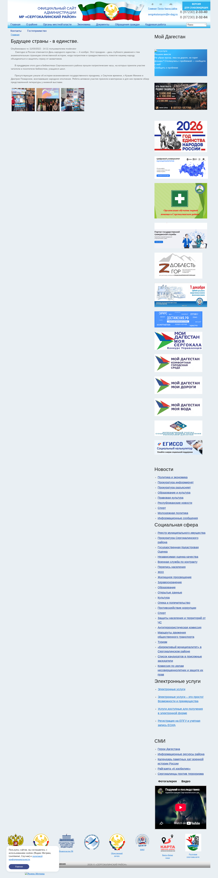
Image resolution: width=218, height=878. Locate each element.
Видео (185, 781)
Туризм (162, 642)
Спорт (162, 508)
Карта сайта (171, 8)
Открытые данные (170, 592)
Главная (152, 8)
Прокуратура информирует (176, 482)
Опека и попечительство (174, 602)
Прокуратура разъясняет (174, 487)
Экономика (83, 24)
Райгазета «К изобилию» (174, 768)
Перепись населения (172, 567)
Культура (164, 597)
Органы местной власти (57, 24)
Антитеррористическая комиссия (179, 627)
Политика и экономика (173, 477)
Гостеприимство (37, 31)
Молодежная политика (173, 513)
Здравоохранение (170, 582)
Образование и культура (174, 492)
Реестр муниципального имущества (181, 532)
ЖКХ (161, 572)
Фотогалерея (167, 781)
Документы (102, 24)
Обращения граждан (127, 24)
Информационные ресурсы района (181, 754)
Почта (161, 8)
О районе (31, 24)
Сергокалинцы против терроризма (181, 773)
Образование (167, 587)
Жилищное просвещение (175, 577)
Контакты (16, 31)
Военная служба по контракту (177, 561)
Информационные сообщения (178, 518)
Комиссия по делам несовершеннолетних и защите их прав (180, 670)
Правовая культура (170, 497)
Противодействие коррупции (177, 607)
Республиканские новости (175, 502)
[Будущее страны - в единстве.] (23, 110)
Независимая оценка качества (178, 556)
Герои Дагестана (169, 749)
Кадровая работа (155, 24)
